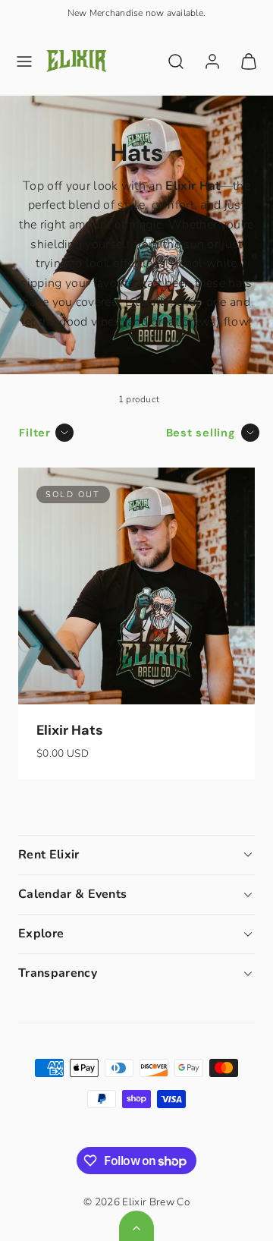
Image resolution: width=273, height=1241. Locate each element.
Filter (35, 432)
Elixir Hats (69, 730)
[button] (24, 61)
